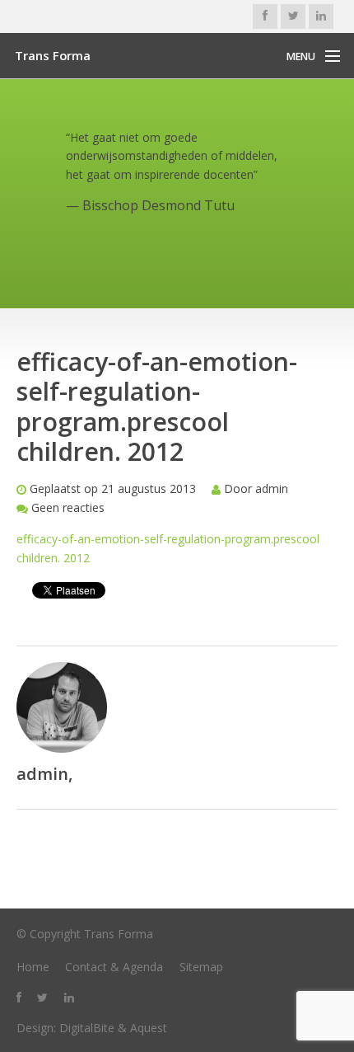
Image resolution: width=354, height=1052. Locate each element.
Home (32, 967)
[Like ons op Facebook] (265, 16)
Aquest (148, 1028)
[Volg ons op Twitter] (293, 16)
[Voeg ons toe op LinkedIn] (321, 16)
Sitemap (201, 967)
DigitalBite (86, 1028)
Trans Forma (53, 55)
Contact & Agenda (114, 967)
